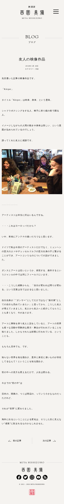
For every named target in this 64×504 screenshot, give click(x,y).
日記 (37, 69)
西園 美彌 (32, 19)
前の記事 (17, 441)
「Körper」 (8, 89)
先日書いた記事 (10, 78)
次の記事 (47, 441)
